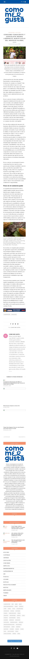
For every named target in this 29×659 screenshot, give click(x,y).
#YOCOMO (6, 552)
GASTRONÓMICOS (8, 571)
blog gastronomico (8, 606)
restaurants (7, 626)
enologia (6, 615)
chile (13, 608)
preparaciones (13, 622)
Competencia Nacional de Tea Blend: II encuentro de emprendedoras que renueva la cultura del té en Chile (14, 383)
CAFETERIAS (6, 555)
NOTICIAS (18, 32)
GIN (4, 574)
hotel (18, 617)
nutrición (6, 622)
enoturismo (12, 615)
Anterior (7, 437)
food (23, 615)
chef (5, 608)
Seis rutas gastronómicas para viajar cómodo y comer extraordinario (18, 541)
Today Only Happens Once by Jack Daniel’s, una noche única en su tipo (13, 428)
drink (19, 613)
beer (16, 604)
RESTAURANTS (7, 590)
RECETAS (5, 587)
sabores (18, 626)
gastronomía (12, 617)
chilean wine (20, 608)
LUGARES (5, 579)
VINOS (5, 595)
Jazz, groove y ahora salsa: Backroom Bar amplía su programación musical (17, 534)
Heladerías (6, 576)
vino (5, 631)
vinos (16, 631)
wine (19, 633)
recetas (21, 622)
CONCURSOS (6, 563)
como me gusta (12, 613)
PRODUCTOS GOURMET (9, 584)
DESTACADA (12, 32)
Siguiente (22, 437)
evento (18, 615)
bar (12, 604)
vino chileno (11, 631)
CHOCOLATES (7, 560)
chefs (9, 608)
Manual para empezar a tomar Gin (11, 405)
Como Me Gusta (15, 327)
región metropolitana (9, 624)
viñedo (14, 633)
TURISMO (5, 593)
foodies (6, 617)
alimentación (7, 314)
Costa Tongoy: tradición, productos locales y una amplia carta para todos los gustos (18, 527)
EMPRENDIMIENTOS (8, 568)
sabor (13, 626)
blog (20, 604)
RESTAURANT (18, 624)
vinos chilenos (7, 633)
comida (5, 613)
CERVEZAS (6, 557)
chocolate (14, 314)
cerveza (21, 606)
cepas (16, 606)
